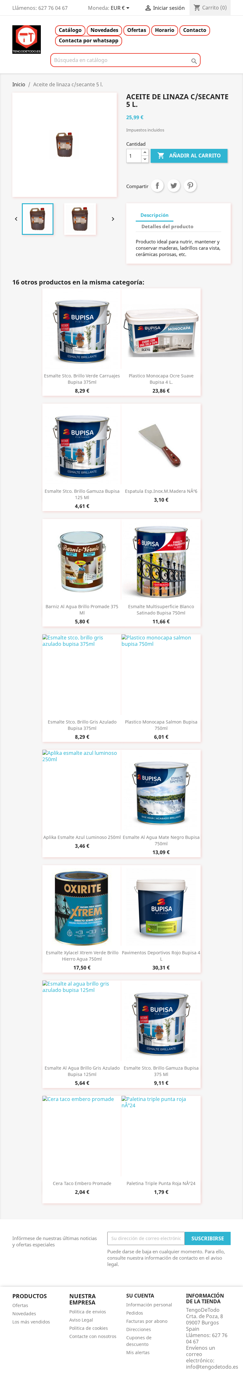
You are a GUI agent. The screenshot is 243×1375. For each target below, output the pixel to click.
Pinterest (190, 185)
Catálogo (70, 30)
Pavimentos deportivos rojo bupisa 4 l (161, 956)
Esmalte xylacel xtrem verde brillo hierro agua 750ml (82, 956)
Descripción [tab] (154, 215)
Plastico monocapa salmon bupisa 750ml (161, 725)
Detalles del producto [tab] (167, 226)
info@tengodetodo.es (212, 1366)
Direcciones (138, 1329)
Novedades (104, 30)
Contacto (194, 30)
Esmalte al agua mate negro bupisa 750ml (161, 840)
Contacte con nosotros (92, 1336)
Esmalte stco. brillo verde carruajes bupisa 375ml (82, 379)
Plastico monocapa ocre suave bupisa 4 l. (161, 379)
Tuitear (173, 185)
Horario (164, 30)
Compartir (157, 185)
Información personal (149, 1305)
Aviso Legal (81, 1320)
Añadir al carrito (189, 155)
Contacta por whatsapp (88, 40)
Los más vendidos (31, 1322)
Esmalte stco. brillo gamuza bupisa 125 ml (82, 494)
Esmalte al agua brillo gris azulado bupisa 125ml (82, 1071)
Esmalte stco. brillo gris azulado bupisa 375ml (82, 725)
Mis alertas (138, 1352)
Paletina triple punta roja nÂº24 (161, 1183)
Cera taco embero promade (82, 1183)
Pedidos (134, 1313)
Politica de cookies (88, 1328)
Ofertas (136, 30)
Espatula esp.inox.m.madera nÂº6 (161, 491)
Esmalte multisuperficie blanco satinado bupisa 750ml (161, 609)
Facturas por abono (146, 1321)
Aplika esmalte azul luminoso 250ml (82, 837)
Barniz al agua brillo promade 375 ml (82, 609)
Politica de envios (87, 1312)
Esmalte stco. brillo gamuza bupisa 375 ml (161, 1071)
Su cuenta (140, 1295)
